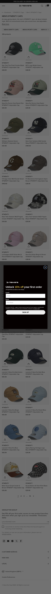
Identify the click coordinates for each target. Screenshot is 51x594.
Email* (8, 292)
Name (7, 299)
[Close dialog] (45, 267)
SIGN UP (25, 312)
